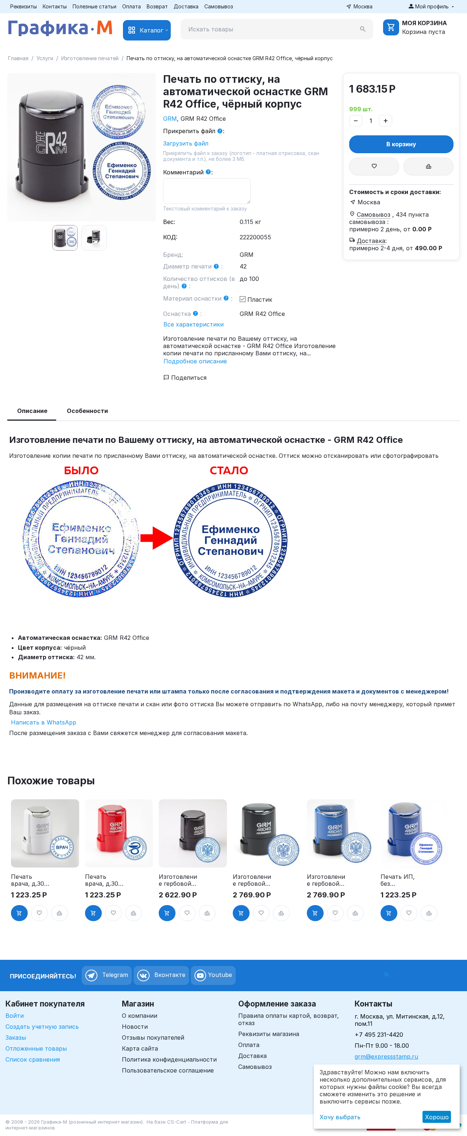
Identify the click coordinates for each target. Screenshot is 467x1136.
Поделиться (188, 377)
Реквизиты (23, 6)
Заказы (15, 1037)
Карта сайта (140, 1048)
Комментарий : (188, 172)
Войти (14, 1015)
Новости (135, 1026)
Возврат (157, 6)
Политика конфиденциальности (169, 1059)
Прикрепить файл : (193, 131)
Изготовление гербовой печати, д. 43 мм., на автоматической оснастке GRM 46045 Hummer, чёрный (252, 880)
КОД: (170, 237)
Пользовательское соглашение (168, 1070)
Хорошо (437, 1117)
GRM (170, 118)
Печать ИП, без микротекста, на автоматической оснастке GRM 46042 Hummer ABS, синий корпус (400, 880)
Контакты (55, 6)
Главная (18, 58)
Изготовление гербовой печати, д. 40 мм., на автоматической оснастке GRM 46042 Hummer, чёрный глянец (178, 880)
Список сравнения (32, 1059)
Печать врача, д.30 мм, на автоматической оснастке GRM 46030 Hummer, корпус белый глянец (30, 880)
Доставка (186, 6)
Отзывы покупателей (153, 1037)
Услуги (44, 58)
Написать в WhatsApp (42, 722)
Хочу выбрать (340, 1117)
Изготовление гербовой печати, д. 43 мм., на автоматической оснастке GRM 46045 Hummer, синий (326, 880)
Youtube (219, 975)
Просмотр (45, 857)
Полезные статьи (94, 6)
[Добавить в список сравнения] (429, 166)
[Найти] (363, 29)
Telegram (114, 975)
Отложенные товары (36, 1048)
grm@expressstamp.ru (386, 1056)
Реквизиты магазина (268, 1034)
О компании (139, 1015)
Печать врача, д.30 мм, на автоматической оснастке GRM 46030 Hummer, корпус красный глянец (104, 880)
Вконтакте (169, 975)
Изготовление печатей (90, 58)
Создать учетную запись (42, 1026)
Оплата (131, 6)
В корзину (401, 144)
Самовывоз (218, 6)
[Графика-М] (60, 27)
